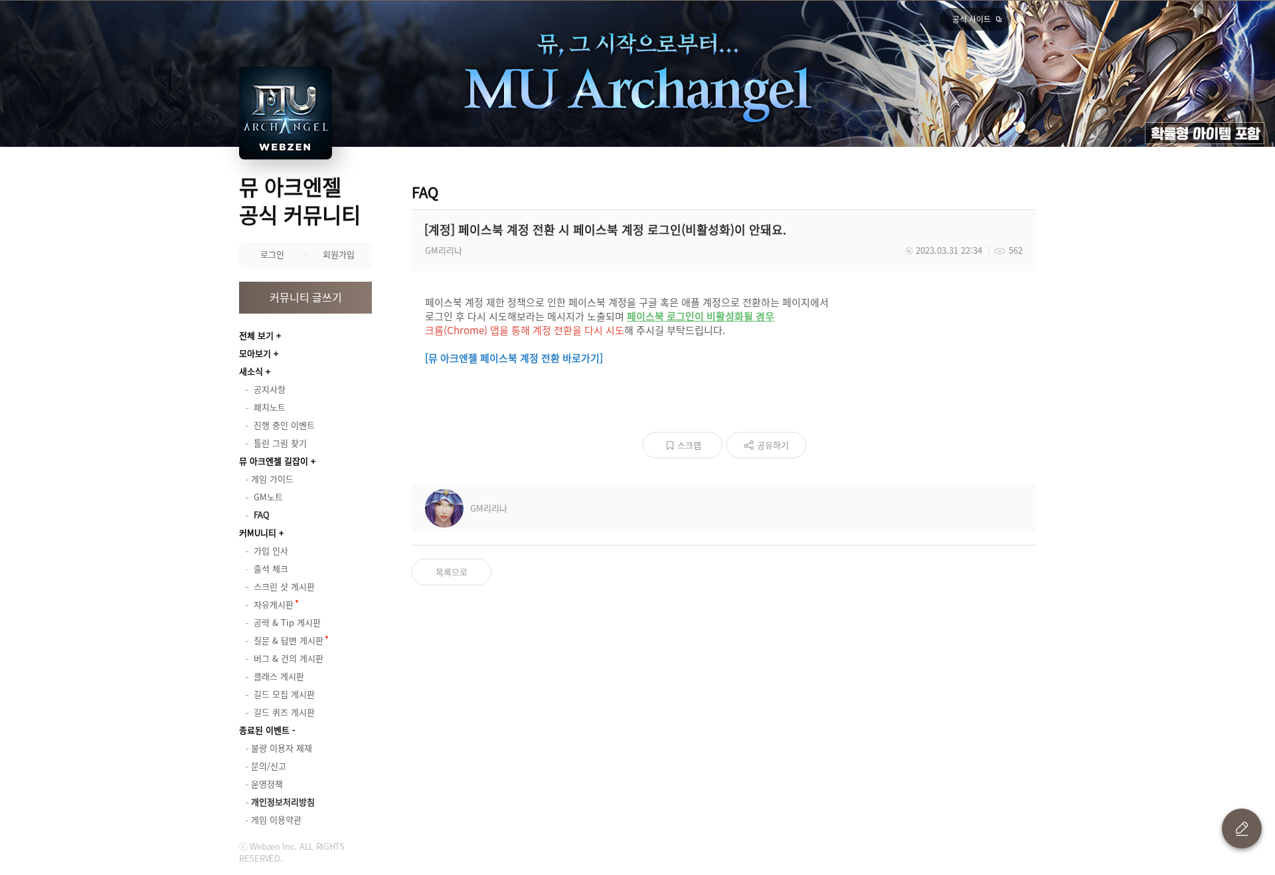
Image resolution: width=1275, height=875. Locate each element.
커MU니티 (257, 532)
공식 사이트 (971, 19)
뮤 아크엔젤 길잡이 (273, 460)
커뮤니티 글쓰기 (306, 297)
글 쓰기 (1242, 828)
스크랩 (689, 444)
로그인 (272, 254)
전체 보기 (256, 335)
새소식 (251, 371)
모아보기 (255, 353)
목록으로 (452, 571)
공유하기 (773, 444)
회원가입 (339, 254)
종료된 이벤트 (264, 730)
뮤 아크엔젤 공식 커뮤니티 (300, 200)
